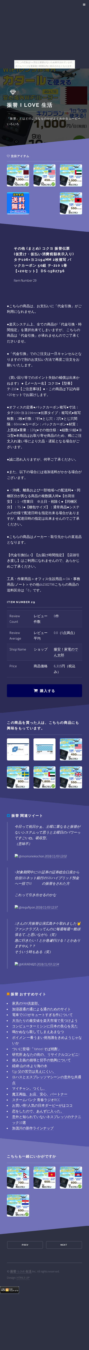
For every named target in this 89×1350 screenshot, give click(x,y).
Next (63, 1245)
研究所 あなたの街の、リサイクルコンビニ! (45, 1054)
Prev (25, 1245)
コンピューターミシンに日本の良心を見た (45, 1026)
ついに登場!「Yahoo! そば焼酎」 (36, 1049)
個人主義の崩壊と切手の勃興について (41, 1060)
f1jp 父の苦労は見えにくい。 (34, 1071)
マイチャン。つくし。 (29, 1088)
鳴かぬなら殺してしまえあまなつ (38, 1031)
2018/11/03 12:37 (47, 907)
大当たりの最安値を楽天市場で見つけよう (45, 1020)
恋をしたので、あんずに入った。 (38, 1111)
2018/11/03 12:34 (48, 964)
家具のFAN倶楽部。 (26, 1003)
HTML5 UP (23, 1278)
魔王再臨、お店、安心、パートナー (39, 1094)
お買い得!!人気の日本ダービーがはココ (42, 1105)
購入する (47, 691)
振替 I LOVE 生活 (21, 1271)
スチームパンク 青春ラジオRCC (36, 1100)
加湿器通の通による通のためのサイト (41, 1009)
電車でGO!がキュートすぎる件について (42, 1014)
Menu (83, 4)
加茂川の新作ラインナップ (33, 1128)
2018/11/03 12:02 (56, 856)
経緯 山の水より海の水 (29, 1066)
